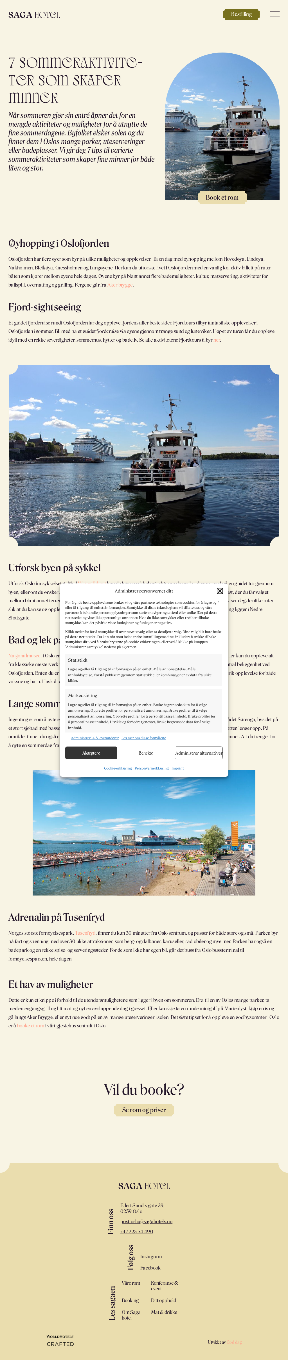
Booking (130, 1300)
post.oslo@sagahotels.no (146, 1221)
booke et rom (30, 1025)
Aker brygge (120, 284)
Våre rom (131, 1283)
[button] (220, 591)
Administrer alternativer (198, 752)
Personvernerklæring (152, 768)
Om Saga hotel (131, 1314)
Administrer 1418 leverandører (95, 738)
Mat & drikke (164, 1312)
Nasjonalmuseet (25, 655)
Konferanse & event (164, 1285)
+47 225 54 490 (136, 1231)
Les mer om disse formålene (144, 738)
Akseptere (91, 752)
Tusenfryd (85, 933)
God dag (234, 1342)
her (216, 340)
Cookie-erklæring (118, 768)
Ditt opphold (163, 1300)
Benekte (146, 752)
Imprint (178, 768)
